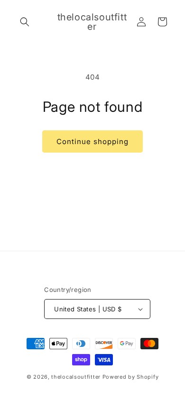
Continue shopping (92, 141)
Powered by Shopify (130, 376)
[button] (24, 21)
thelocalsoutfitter (76, 376)
